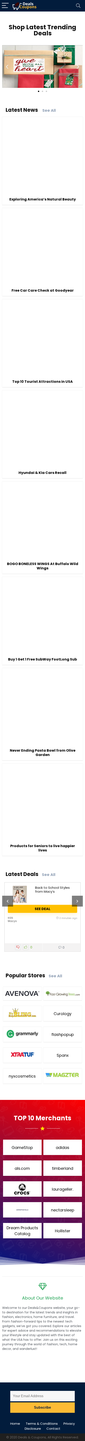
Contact (53, 1428)
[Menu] (5, 6)
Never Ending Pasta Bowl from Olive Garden (42, 752)
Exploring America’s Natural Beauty (42, 199)
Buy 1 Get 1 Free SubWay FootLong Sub (42, 659)
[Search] (78, 6)
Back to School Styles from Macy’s (52, 889)
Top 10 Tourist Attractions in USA (42, 381)
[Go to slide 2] (42, 91)
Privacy (69, 1423)
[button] (7, 66)
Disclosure (33, 1428)
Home (15, 1423)
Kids (10, 918)
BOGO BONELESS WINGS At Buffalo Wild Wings (42, 566)
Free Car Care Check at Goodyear (43, 290)
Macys (12, 921)
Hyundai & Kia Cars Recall (42, 472)
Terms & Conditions (42, 1423)
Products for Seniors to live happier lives (42, 848)
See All (49, 110)
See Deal (42, 908)
